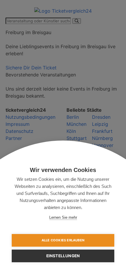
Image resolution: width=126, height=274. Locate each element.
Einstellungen (63, 255)
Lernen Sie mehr (63, 217)
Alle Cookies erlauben (63, 240)
